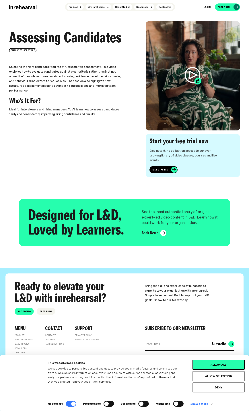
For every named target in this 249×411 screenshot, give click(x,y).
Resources (21, 348)
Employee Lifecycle (23, 50)
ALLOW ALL (219, 364)
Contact (20, 353)
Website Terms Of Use (87, 339)
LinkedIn (50, 339)
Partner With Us (54, 344)
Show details (199, 404)
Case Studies (22, 344)
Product (20, 335)
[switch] (109, 404)
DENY (218, 387)
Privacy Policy (83, 335)
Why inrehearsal (24, 339)
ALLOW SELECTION (218, 376)
